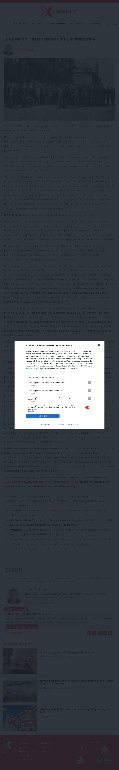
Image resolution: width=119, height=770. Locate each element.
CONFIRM (42, 416)
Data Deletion (46, 424)
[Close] (100, 346)
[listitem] (59, 377)
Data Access (59, 424)
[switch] (88, 382)
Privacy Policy (73, 424)
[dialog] (59, 385)
